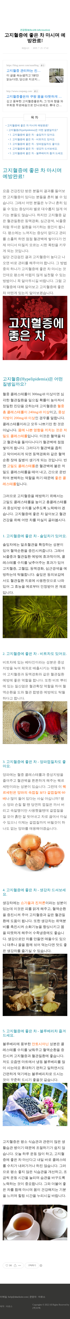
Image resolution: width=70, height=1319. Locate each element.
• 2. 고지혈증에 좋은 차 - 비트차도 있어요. (31, 139)
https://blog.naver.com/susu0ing (22, 65)
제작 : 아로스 (6, 1306)
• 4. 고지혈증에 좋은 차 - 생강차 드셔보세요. (33, 148)
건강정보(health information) (35, 30)
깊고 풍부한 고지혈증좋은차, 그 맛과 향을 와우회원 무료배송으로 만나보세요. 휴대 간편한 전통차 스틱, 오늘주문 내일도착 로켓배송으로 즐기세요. (34, 103)
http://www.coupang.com (19, 91)
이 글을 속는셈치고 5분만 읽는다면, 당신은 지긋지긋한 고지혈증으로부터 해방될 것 (23, 77)
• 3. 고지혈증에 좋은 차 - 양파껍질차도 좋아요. (34, 144)
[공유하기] (15, 1265)
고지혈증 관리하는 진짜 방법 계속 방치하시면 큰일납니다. (23, 71)
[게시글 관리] (19, 1265)
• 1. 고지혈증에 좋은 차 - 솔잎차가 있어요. (31, 134)
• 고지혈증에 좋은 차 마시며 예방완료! (27, 125)
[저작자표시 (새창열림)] (40, 1265)
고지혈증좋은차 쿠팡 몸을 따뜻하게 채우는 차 (34, 97)
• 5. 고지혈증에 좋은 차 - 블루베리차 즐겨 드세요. (36, 153)
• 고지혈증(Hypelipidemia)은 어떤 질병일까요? (32, 130)
